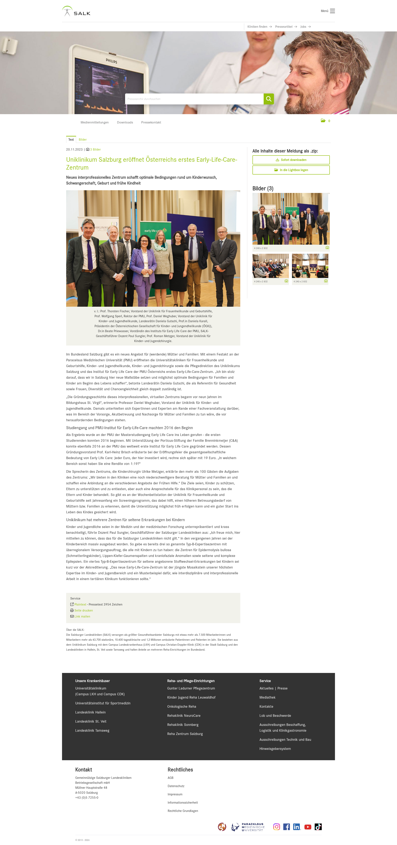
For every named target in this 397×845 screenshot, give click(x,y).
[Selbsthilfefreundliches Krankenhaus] (222, 827)
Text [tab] (71, 139)
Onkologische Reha (181, 706)
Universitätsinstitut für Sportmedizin (102, 703)
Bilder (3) (263, 188)
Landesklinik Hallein (90, 712)
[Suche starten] (269, 98)
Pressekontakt (151, 122)
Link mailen (82, 616)
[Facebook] (286, 826)
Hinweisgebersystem (275, 749)
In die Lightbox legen (293, 170)
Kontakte (266, 706)
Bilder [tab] (83, 139)
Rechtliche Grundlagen (183, 811)
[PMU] (250, 827)
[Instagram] (276, 826)
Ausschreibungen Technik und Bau (285, 739)
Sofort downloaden (293, 160)
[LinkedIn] (297, 826)
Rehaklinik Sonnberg (182, 725)
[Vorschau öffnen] (153, 248)
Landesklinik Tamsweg (92, 730)
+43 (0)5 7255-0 (86, 798)
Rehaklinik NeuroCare (184, 715)
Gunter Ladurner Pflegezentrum (191, 688)
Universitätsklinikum (90, 688)
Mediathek (267, 697)
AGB (170, 778)
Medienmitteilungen (95, 122)
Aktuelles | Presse (273, 688)
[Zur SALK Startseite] (76, 11)
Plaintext (80, 604)
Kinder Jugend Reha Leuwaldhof (191, 697)
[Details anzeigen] (326, 248)
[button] (325, 121)
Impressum (175, 794)
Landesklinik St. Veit (90, 721)
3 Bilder (95, 149)
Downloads (125, 122)
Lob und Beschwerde (275, 715)
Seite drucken (83, 610)
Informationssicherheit (183, 802)
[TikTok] (318, 826)
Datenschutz (176, 786)
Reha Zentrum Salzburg (185, 734)
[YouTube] (307, 826)
